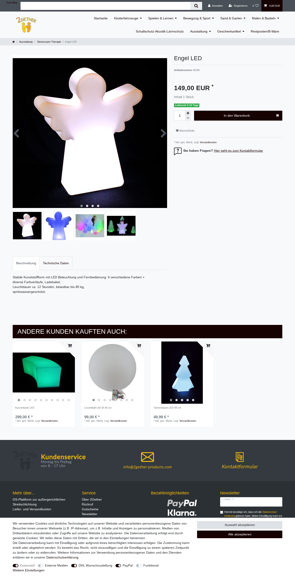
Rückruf (87, 504)
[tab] (26, 263)
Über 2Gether (92, 499)
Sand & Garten (231, 18)
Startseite (101, 18)
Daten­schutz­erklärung (62, 557)
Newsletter (89, 514)
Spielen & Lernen (160, 18)
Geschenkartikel (229, 31)
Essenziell (27, 565)
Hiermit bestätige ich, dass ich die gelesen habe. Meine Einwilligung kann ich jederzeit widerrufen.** (253, 516)
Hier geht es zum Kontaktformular (238, 150)
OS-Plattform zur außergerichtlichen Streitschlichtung (39, 502)
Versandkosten (208, 142)
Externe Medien (56, 565)
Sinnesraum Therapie (48, 41)
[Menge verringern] (188, 118)
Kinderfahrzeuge (126, 18)
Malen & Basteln (264, 18)
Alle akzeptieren (239, 534)
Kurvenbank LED (24, 407)
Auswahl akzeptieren (240, 525)
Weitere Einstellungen (28, 570)
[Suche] (196, 6)
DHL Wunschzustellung (95, 565)
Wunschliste (187, 130)
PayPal (128, 565)
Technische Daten (56, 263)
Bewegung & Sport (196, 18)
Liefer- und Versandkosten (32, 509)
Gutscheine (90, 509)
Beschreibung (26, 263)
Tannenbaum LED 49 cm (167, 407)
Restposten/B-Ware (265, 31)
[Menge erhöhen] (188, 113)
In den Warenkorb (237, 115)
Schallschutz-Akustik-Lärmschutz (160, 31)
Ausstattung (198, 31)
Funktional (151, 565)
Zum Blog (11, 2)
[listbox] (44, 372)
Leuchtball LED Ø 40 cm (98, 407)
